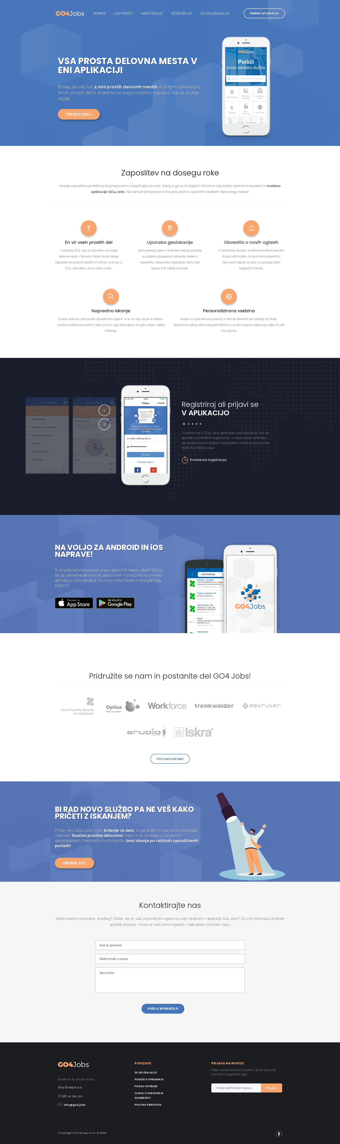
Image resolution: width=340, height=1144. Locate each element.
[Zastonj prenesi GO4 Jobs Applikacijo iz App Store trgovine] (75, 603)
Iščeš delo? (181, 13)
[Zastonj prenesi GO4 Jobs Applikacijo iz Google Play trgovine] (117, 603)
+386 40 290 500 (72, 1096)
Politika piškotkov (148, 1104)
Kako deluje (152, 13)
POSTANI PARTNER (170, 759)
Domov (99, 13)
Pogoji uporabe (146, 1086)
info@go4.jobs (75, 1105)
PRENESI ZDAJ (78, 114)
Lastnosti (123, 13)
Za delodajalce (214, 13)
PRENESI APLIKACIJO (264, 13)
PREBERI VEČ (74, 862)
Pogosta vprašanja (149, 1079)
